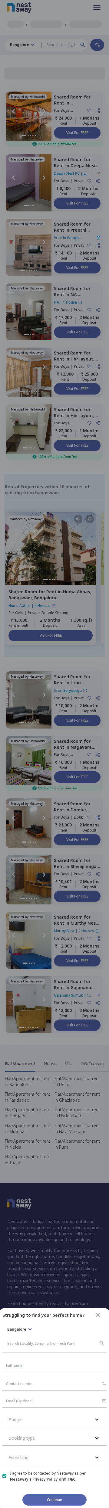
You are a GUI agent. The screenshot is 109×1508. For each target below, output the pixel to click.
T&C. (72, 1479)
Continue (54, 1499)
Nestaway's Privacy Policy (34, 1479)
